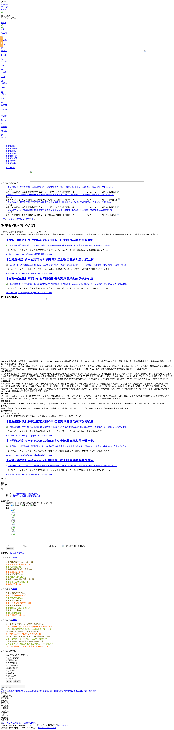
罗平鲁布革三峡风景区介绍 (17, 582)
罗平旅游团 (10, 146)
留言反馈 (77, 691)
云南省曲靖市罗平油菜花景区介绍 (20, 562)
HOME (4, 33)
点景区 (4, 94)
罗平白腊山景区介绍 (14, 572)
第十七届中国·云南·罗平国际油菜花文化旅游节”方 (26, 639)
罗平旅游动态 (11, 163)
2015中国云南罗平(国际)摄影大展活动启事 (23, 634)
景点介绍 (31, 691)
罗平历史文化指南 (13, 610)
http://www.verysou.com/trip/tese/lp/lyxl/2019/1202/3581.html (29, 273)
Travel (3, 55)
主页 (3, 219)
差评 (34, 505)
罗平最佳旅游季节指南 (15, 593)
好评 (17, 505)
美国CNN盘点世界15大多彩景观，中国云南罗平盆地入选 (29, 644)
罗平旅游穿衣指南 (13, 600)
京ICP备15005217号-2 (47, 728)
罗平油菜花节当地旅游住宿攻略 (19, 603)
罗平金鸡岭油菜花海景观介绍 (25, 494)
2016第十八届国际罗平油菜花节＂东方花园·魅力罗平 (28, 636)
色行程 (4, 51)
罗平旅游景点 (11, 151)
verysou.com (63, 725)
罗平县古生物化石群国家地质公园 (20, 579)
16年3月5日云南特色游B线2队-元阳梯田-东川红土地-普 (28, 629)
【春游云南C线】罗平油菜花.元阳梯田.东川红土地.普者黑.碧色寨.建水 (50, 240)
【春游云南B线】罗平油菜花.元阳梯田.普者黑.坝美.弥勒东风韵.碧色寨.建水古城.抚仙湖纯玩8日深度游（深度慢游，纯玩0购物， (59, 202)
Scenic (3, 98)
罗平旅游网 (5, 5)
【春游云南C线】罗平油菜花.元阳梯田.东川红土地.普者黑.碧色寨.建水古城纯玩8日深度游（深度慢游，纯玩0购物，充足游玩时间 (60, 187)
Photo (3, 44)
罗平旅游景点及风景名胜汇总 (18, 608)
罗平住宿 (16, 691)
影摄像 (4, 40)
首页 (3, 29)
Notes (3, 87)
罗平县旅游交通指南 (14, 598)
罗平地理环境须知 (13, 613)
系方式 (4, 105)
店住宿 (4, 61)
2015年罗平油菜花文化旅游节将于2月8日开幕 (25, 624)
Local (3, 77)
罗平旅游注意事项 (13, 605)
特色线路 (8, 691)
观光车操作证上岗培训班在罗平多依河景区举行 (25, 641)
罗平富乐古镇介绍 (13, 567)
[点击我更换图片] (70, 546)
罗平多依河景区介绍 (14, 574)
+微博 (3, 23)
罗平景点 (29, 219)
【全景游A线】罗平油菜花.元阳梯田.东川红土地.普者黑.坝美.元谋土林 (50, 259)
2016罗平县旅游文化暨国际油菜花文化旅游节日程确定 (28, 646)
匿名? (82, 546)
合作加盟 (85, 691)
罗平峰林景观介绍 (13, 584)
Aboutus (4, 131)
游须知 (4, 83)
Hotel (3, 66)
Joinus (3, 120)
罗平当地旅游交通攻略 (15, 615)
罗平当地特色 (11, 161)
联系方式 (46, 691)
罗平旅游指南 (11, 156)
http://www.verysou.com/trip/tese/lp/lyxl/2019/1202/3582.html (29, 293)
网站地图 (69, 691)
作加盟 (4, 116)
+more (14, 558)
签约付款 (92, 691)
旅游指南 (39, 691)
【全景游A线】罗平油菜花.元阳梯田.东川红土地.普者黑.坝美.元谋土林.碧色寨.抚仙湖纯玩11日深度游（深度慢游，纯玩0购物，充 (60, 195)
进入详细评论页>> (16, 553)
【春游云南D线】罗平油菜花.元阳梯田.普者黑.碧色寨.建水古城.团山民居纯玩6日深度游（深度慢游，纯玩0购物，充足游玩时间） (60, 210)
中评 (25, 505)
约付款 (4, 138)
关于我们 (5, 7)
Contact (4, 109)
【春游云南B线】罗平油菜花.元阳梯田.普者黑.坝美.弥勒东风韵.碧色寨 (50, 278)
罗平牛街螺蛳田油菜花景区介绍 (26, 496)
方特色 (4, 72)
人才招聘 (61, 691)
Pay (2, 142)
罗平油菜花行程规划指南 (16, 595)
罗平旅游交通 (11, 158)
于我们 (4, 127)
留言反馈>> (10, 168)
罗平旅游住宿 (11, 153)
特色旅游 (10, 219)
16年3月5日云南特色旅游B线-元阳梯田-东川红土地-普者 (29, 627)
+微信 (3, 10)
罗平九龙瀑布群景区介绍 (16, 577)
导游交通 (23, 691)
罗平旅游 (20, 219)
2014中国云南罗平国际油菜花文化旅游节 (23, 632)
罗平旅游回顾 (11, 148)
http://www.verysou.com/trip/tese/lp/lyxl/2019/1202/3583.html (29, 254)
